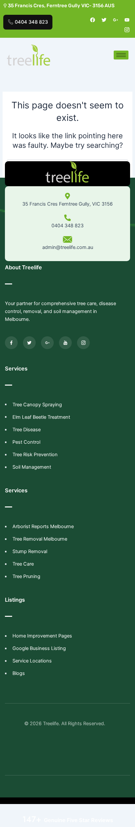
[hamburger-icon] (121, 55)
